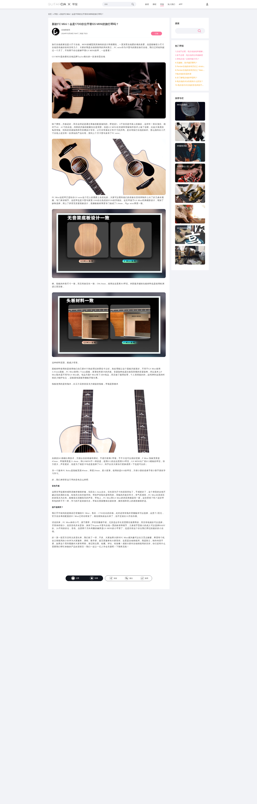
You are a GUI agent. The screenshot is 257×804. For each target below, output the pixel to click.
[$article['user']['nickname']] (55, 31)
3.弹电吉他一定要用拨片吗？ (187, 59)
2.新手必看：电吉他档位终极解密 (189, 55)
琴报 (162, 4)
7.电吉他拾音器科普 (183, 74)
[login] (207, 4)
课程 (154, 4)
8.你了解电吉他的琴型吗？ (186, 77)
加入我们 (171, 4)
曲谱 (147, 4)
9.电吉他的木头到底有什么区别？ (189, 81)
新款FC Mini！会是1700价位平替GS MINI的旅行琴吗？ (81, 14)
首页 (50, 14)
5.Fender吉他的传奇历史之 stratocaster (190, 66)
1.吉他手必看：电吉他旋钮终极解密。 (190, 51)
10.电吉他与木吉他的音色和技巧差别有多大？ (190, 85)
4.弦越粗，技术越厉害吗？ (186, 62)
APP (180, 4)
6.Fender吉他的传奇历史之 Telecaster (190, 70)
